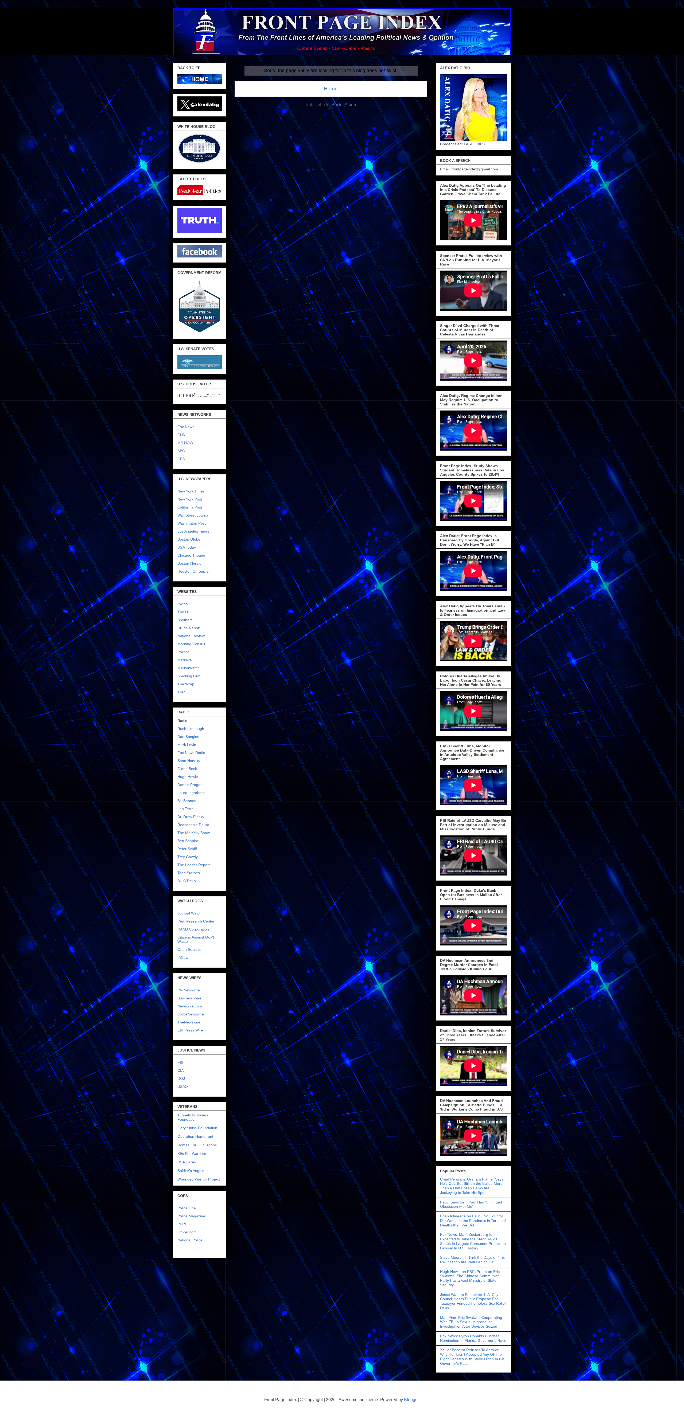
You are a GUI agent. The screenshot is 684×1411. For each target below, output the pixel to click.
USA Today (186, 547)
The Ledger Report (193, 865)
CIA (180, 1070)
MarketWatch (188, 668)
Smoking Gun (188, 676)
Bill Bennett (186, 801)
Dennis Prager (189, 785)
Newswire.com (189, 1006)
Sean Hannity (188, 761)
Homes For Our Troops (197, 1145)
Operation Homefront (195, 1136)
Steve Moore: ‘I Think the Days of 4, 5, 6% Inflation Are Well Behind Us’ (472, 1259)
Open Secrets (189, 949)
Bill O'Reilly (186, 881)
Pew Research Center (196, 921)
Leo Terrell (186, 809)
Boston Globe (188, 539)
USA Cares (186, 1162)
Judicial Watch (189, 913)
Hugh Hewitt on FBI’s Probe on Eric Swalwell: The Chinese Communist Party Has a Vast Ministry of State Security (470, 1278)
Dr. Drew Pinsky (190, 817)
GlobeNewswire (190, 1014)
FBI (180, 1062)
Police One (186, 1208)
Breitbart (184, 620)
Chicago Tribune (191, 555)
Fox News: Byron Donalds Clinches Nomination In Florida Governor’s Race (473, 1338)
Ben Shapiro (187, 841)
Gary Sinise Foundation (197, 1128)
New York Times (191, 491)
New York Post (189, 499)
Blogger (411, 1399)
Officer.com (187, 1232)
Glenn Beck (187, 769)
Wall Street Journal (193, 515)
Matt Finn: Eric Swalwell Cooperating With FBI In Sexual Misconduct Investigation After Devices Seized (471, 1322)
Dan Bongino (188, 736)
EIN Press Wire (190, 1030)
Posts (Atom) (344, 104)
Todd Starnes (188, 873)
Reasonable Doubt (193, 825)
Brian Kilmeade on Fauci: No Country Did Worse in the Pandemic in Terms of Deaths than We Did (473, 1220)
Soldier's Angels (190, 1170)
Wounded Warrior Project (198, 1179)
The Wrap (185, 684)
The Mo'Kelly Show (193, 833)
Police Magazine (191, 1216)
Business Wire (189, 998)
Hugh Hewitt (187, 777)
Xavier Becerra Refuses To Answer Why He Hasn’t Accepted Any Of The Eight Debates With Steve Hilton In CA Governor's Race (472, 1356)
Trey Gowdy (187, 857)
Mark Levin (186, 744)
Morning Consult (191, 644)
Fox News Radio (191, 753)
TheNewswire (188, 1022)
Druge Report (188, 628)
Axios (182, 604)
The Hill (183, 612)
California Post (189, 507)
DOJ (181, 1078)
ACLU (183, 957)
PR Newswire (188, 990)
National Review (191, 636)
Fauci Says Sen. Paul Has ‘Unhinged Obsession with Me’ (471, 1204)
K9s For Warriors (191, 1153)
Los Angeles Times (193, 531)
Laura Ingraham (191, 793)
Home (331, 88)
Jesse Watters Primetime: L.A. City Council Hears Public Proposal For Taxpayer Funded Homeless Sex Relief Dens (473, 1301)
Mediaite (184, 660)
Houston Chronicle (193, 571)
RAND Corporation (193, 929)
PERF (182, 1224)
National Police (190, 1240)
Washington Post (191, 523)
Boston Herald (189, 563)
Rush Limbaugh (190, 728)
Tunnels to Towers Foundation (192, 1117)
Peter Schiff (187, 849)
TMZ (181, 692)
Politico (183, 652)
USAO (182, 1086)
